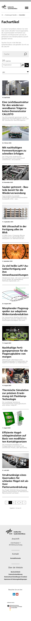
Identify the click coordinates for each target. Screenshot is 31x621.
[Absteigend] (27, 65)
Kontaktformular (15, 558)
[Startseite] (2, 15)
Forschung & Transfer (11, 15)
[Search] (26, 54)
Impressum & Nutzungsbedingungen (15, 579)
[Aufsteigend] (23, 65)
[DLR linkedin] (14, 595)
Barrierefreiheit (15, 572)
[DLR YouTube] (17, 595)
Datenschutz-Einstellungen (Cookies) (15, 577)
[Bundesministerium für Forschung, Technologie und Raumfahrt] (15, 612)
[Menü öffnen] (27, 7)
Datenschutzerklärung (15, 574)
